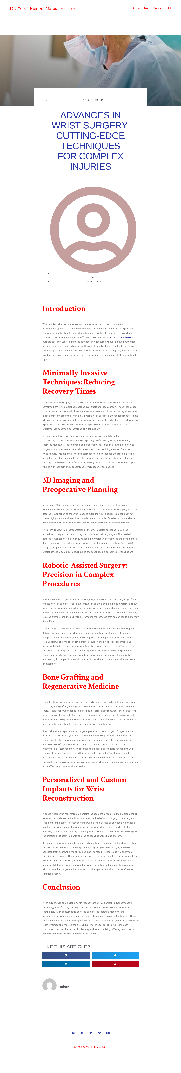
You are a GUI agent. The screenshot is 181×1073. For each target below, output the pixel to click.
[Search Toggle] (169, 8)
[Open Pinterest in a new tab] (99, 1033)
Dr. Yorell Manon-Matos (121, 337)
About (136, 8)
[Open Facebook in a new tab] (73, 1033)
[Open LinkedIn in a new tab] (91, 1033)
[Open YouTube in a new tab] (108, 1033)
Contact (157, 8)
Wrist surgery (93, 100)
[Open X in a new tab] (82, 1033)
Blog (146, 8)
